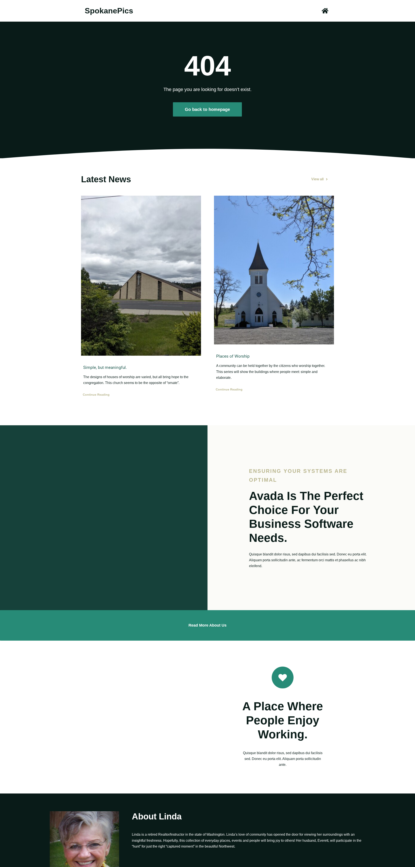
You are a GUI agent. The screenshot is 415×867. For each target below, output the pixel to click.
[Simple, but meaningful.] (141, 276)
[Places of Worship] (274, 270)
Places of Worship (233, 356)
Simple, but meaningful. (105, 367)
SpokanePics (109, 10)
